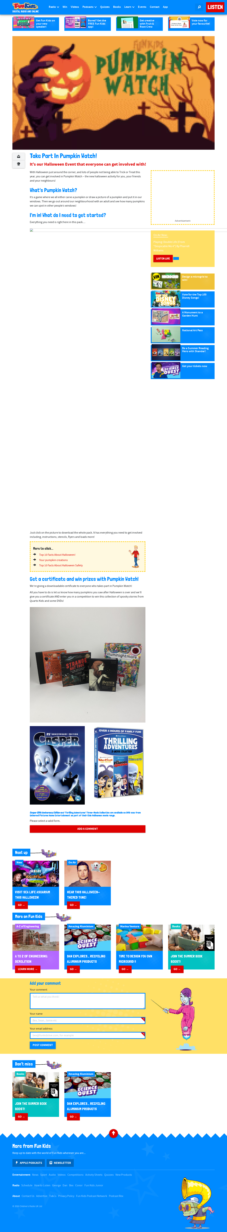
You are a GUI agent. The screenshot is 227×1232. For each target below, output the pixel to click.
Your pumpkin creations (53, 560)
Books (117, 7)
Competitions (75, 1175)
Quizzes (105, 7)
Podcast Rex (116, 1196)
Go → (21, 905)
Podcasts (88, 7)
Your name (36, 1014)
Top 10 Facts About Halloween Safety (61, 565)
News (35, 1175)
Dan (65, 1185)
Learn (128, 7)
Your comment (38, 990)
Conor (79, 1185)
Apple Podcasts (31, 1163)
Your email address (41, 1029)
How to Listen (42, 1185)
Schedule (26, 1185)
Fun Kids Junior (93, 1185)
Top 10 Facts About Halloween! (57, 555)
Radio (52, 7)
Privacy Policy (66, 1196)
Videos (75, 7)
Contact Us (28, 1196)
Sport (43, 1175)
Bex (71, 1185)
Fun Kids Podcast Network (91, 1196)
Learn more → (28, 969)
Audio (52, 1175)
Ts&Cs (52, 1196)
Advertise (41, 1196)
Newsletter (62, 1163)
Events (142, 7)
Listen (215, 7)
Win (65, 7)
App (165, 7)
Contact (154, 7)
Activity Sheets (94, 1175)
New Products (123, 1175)
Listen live (163, 258)
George (56, 1185)
